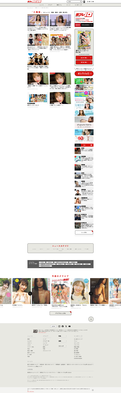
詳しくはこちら (30, 391)
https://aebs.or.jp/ (42, 332)
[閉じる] (93, 390)
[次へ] (91, 293)
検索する (80, 1)
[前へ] (30, 293)
